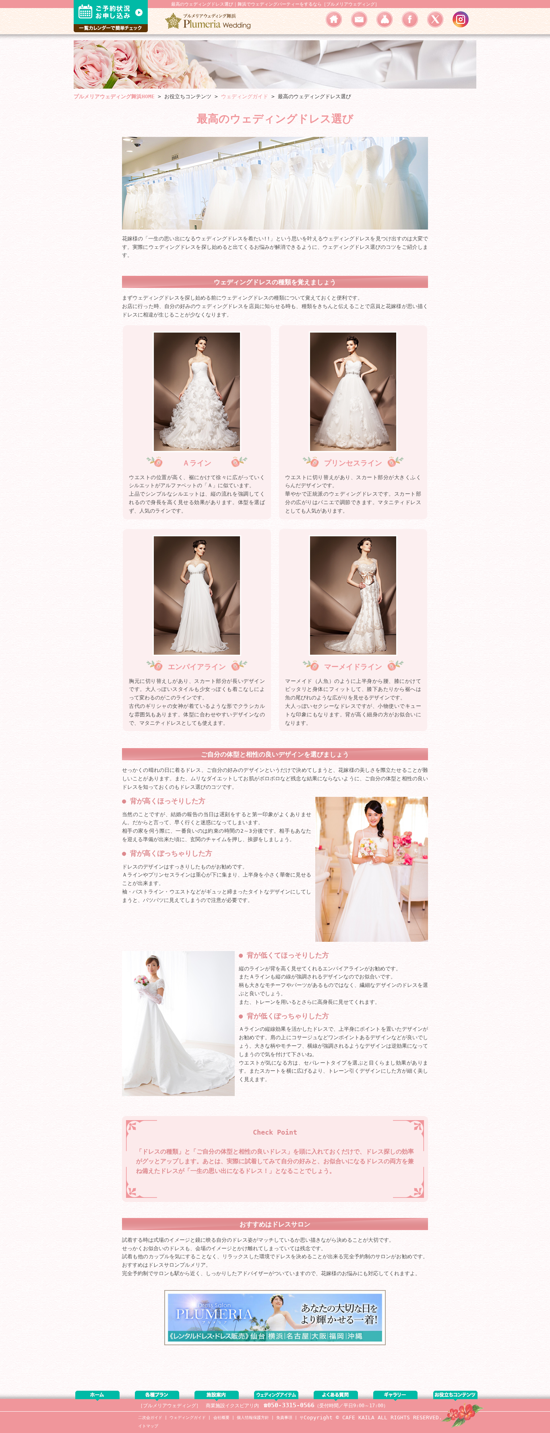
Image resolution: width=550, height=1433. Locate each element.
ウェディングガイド (188, 1417)
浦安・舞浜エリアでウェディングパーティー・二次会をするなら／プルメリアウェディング (210, 21)
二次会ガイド (150, 1417)
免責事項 (284, 1417)
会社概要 (221, 1417)
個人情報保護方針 (253, 1417)
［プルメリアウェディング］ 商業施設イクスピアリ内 (198, 1405)
